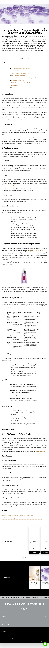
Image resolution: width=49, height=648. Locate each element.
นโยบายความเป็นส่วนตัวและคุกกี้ (6, 633)
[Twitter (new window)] (6, 624)
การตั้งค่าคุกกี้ (3, 631)
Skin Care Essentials (35, 25)
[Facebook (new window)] (4, 624)
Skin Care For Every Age (25, 25)
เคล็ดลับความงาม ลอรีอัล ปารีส (14, 25)
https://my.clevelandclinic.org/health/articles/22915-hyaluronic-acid (17, 515)
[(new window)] (2, 624)
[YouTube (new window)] (8, 624)
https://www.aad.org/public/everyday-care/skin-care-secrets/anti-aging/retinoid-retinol (22, 518)
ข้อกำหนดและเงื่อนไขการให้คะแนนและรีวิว (7, 638)
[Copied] (25, 58)
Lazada (43, 451)
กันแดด (13, 188)
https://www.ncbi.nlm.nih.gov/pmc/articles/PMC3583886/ (14, 517)
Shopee (39, 451)
